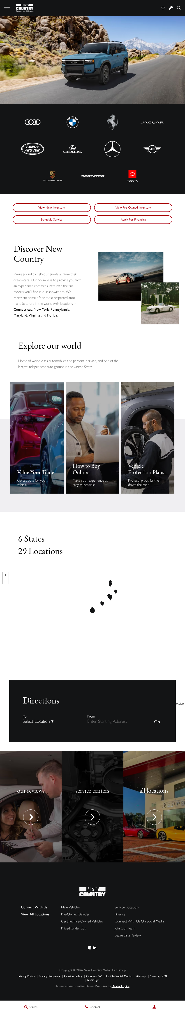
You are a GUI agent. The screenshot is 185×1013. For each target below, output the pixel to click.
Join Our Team (125, 928)
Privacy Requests (49, 976)
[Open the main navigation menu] (7, 8)
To (25, 716)
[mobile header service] (171, 8)
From (91, 716)
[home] (25, 8)
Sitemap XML (159, 976)
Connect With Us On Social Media (139, 921)
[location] (163, 8)
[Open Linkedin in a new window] (94, 948)
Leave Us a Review (128, 935)
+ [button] (6, 575)
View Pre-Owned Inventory (133, 207)
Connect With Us (34, 907)
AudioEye (93, 980)
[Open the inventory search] (179, 8)
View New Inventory (51, 207)
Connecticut (23, 309)
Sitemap (141, 976)
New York (41, 309)
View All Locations (35, 914)
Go (157, 721)
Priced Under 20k (73, 928)
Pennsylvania (60, 309)
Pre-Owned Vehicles (75, 914)
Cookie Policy (73, 976)
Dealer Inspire (121, 986)
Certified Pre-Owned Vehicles (82, 921)
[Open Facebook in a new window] (89, 948)
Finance (120, 914)
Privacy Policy (26, 976)
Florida (52, 315)
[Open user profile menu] (154, 1007)
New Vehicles (70, 907)
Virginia (34, 315)
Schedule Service (51, 219)
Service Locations (127, 907)
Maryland (20, 315)
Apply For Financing (133, 219)
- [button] (6, 581)
